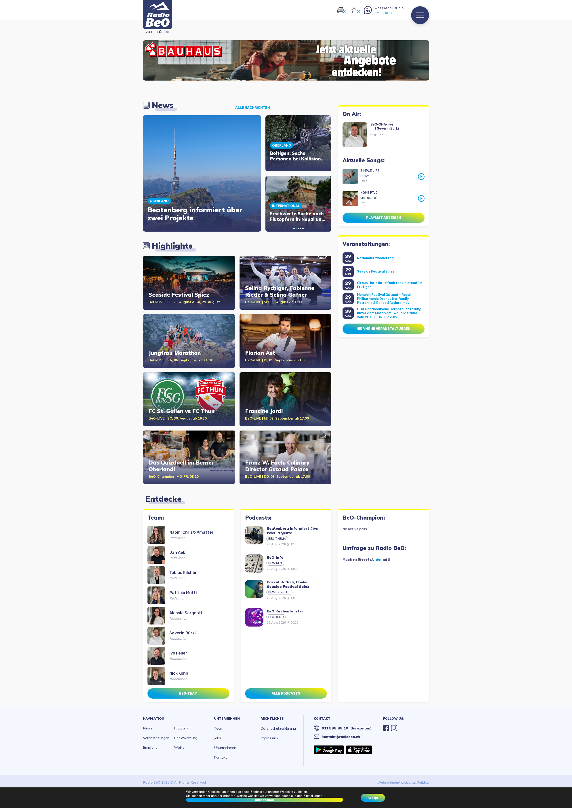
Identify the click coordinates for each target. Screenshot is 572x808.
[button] (294, 228)
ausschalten (264, 800)
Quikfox (422, 782)
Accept (373, 797)
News (148, 728)
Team (218, 728)
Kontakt (220, 757)
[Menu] (420, 15)
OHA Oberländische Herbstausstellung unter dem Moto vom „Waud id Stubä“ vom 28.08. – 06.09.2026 (389, 313)
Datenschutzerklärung (278, 728)
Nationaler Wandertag (375, 258)
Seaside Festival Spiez (376, 271)
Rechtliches (272, 718)
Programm (182, 728)
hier (378, 559)
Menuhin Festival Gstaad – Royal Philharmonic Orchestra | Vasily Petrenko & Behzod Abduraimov (384, 299)
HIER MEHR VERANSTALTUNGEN (383, 329)
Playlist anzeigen (383, 218)
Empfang (150, 747)
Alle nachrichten (252, 108)
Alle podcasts (286, 693)
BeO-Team (188, 693)
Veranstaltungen (156, 738)
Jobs (217, 738)
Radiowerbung (185, 738)
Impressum (269, 738)
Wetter (180, 747)
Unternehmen (227, 718)
